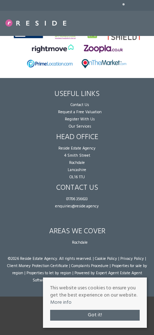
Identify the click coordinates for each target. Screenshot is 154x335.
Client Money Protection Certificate (37, 266)
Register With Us (80, 119)
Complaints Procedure (90, 266)
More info (61, 302)
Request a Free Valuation (80, 112)
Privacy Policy (132, 259)
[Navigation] (138, 21)
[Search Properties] (149, 21)
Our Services (80, 126)
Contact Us (80, 105)
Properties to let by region (49, 273)
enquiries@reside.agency (77, 206)
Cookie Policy (106, 259)
